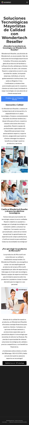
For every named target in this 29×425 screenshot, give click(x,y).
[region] (14, 391)
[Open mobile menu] (27, 2)
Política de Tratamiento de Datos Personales (18, 422)
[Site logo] (6, 2)
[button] (14, 99)
